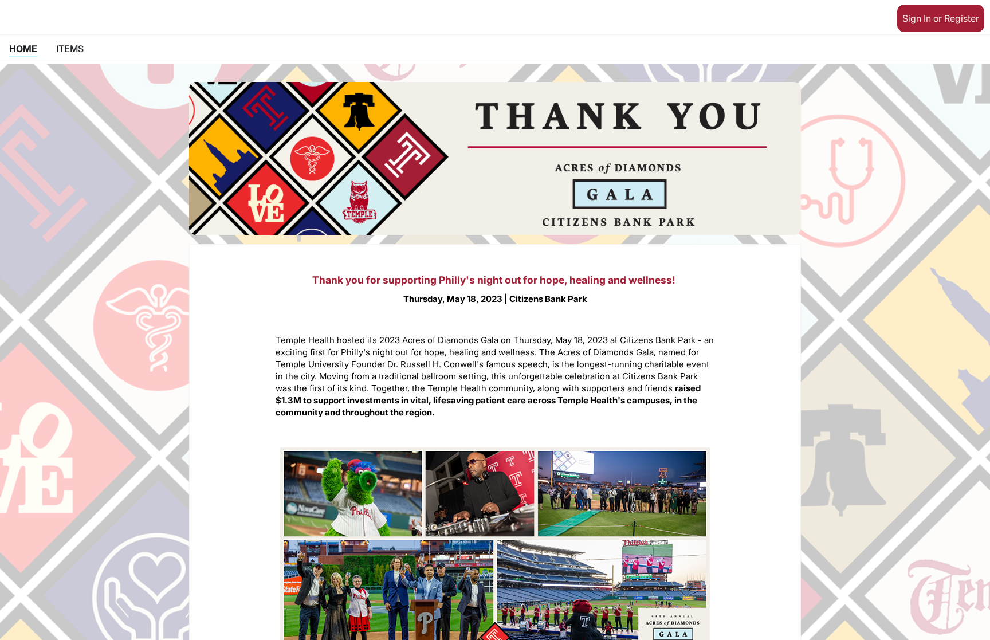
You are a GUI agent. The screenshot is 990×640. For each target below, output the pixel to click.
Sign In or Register (940, 18)
